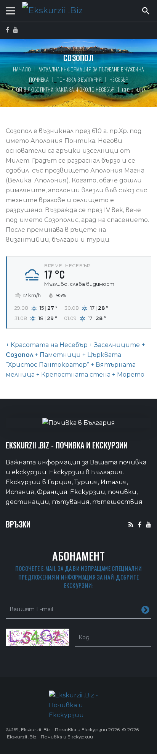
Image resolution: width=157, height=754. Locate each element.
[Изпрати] (145, 609)
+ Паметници (57, 354)
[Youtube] (148, 524)
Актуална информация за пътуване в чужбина (91, 69)
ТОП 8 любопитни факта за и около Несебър (64, 89)
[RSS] (130, 524)
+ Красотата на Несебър (47, 344)
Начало (22, 69)
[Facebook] (139, 524)
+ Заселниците (114, 344)
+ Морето (127, 374)
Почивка (39, 79)
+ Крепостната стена (73, 374)
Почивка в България (79, 79)
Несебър (118, 79)
